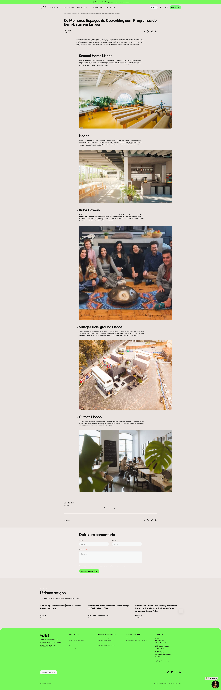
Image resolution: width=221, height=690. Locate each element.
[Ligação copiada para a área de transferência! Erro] (144, 31)
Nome (81, 540)
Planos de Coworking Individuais (105, 640)
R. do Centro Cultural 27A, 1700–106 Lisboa (162, 647)
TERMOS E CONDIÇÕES (175, 683)
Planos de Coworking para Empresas (106, 645)
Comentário (82, 550)
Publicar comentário (89, 571)
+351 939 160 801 (160, 653)
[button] (160, 7)
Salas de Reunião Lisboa (132, 638)
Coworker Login (73, 648)
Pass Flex (99, 643)
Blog (70, 645)
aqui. (127, 2)
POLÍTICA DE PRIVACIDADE (160, 683)
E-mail (114, 540)
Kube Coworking (48, 683)
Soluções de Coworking (103, 638)
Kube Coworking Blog (73, 13)
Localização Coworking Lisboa (76, 640)
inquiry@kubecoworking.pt (162, 661)
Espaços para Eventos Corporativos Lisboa (136, 640)
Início (65, 13)
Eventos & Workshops (74, 643)
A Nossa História (73, 638)
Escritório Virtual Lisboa (103, 648)
